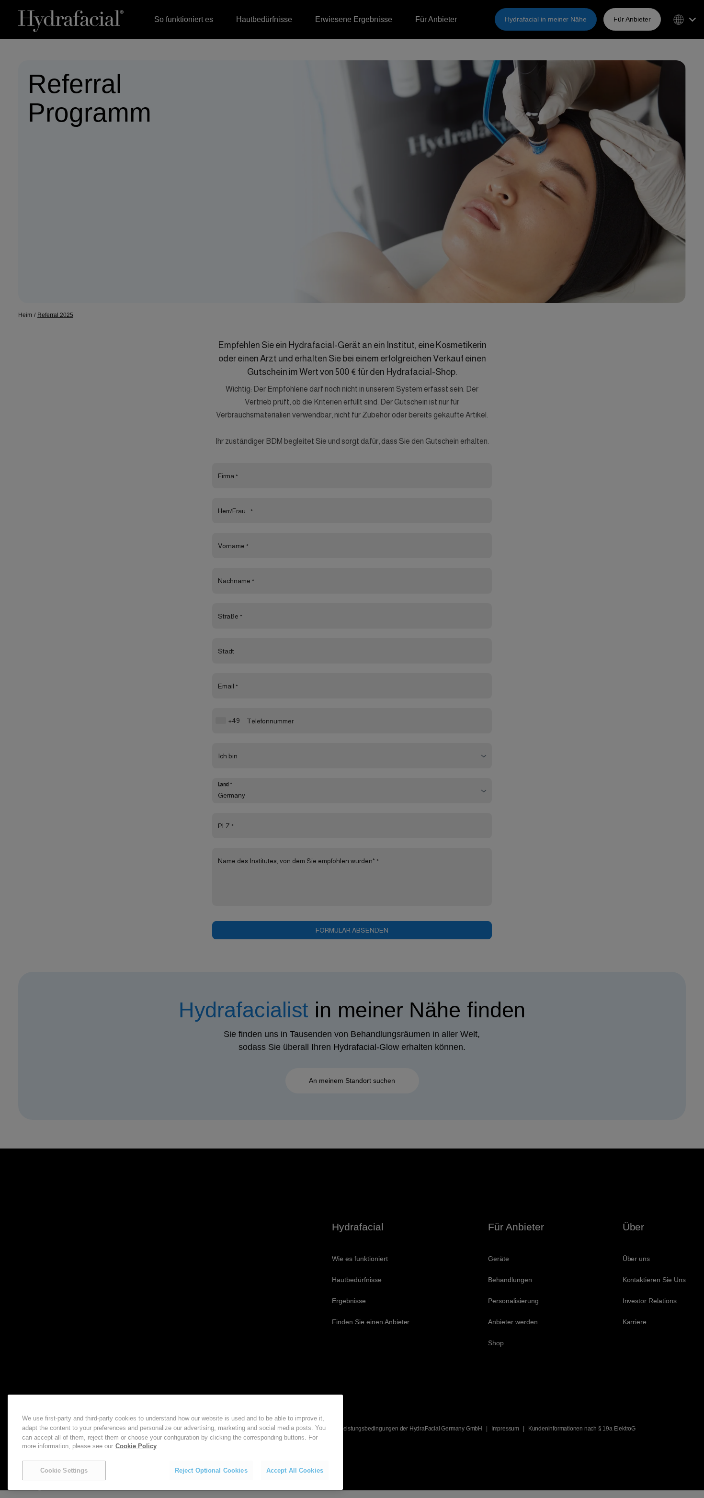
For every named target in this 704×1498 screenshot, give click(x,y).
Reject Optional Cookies (211, 1470)
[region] (175, 1442)
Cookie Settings (64, 1470)
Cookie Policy (136, 1446)
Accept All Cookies (294, 1470)
